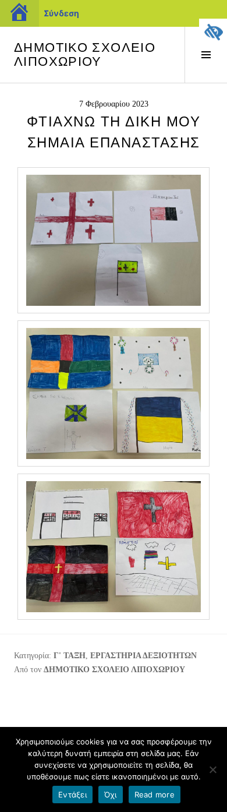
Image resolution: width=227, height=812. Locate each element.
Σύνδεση (61, 13)
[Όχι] (212, 769)
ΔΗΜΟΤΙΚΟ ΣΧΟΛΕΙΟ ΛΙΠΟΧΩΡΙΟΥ (84, 54)
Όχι (110, 794)
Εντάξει (72, 794)
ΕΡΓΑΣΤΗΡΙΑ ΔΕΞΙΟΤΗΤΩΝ (143, 655)
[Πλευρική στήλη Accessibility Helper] (213, 33)
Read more (154, 794)
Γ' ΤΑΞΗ (70, 655)
